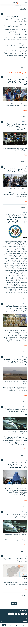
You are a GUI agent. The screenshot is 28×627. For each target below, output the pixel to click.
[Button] (23, 67)
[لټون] (23, 625)
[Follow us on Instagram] (16, 614)
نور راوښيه (14, 603)
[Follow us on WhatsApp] (12, 614)
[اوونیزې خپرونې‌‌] (10, 625)
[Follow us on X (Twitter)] (22, 614)
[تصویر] (17, 625)
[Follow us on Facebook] (25, 614)
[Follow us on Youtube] (19, 614)
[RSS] (9, 614)
